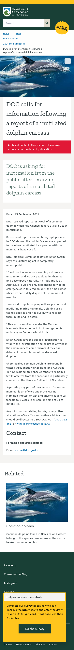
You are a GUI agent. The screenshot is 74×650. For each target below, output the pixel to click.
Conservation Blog (15, 574)
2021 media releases (14, 43)
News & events (24, 644)
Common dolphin (20, 526)
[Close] (62, 597)
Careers (8, 644)
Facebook (10, 565)
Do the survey (34, 629)
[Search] (47, 23)
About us (40, 644)
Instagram (10, 583)
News (18, 33)
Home (6, 33)
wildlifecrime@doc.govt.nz (33, 423)
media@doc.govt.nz (27, 450)
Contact (53, 644)
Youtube (9, 592)
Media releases (11, 38)
